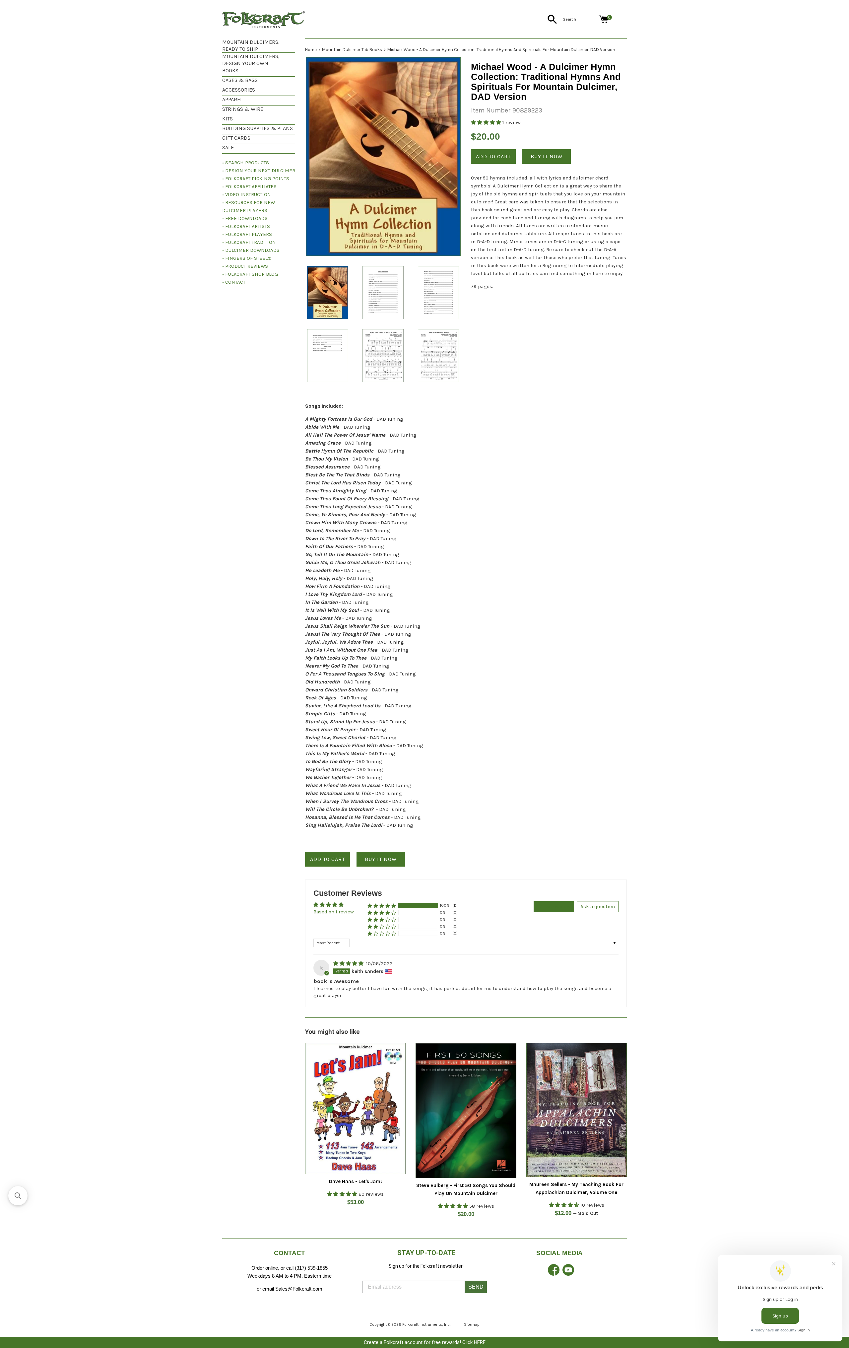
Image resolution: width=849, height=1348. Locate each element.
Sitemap (472, 1324)
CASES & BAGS (240, 80)
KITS (227, 118)
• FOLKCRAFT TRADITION (249, 242)
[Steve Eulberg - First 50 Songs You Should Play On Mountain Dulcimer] (466, 1110)
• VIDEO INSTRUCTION (246, 194)
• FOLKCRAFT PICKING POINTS (255, 178)
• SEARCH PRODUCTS (245, 163)
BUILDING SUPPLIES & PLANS (257, 128)
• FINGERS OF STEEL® (247, 258)
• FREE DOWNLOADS (245, 218)
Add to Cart (327, 859)
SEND (476, 1287)
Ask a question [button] (597, 906)
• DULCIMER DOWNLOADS (251, 250)
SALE (228, 147)
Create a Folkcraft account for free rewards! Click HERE (425, 1342)
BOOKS (230, 70)
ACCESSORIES (238, 90)
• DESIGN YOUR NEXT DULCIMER (258, 171)
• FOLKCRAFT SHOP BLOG (250, 274)
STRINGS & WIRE (242, 109)
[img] (349, 963)
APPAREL (232, 99)
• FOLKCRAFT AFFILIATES (249, 186)
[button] (486, 122)
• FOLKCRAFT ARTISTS (246, 226)
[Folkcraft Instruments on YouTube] (568, 1274)
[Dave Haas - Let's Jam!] (355, 1108)
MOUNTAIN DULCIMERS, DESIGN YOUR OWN (251, 59)
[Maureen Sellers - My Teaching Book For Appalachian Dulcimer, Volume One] (576, 1110)
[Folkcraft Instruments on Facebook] (553, 1274)
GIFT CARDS (236, 138)
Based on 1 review (333, 912)
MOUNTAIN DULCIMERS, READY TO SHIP (251, 45)
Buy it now (546, 156)
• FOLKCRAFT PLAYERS (247, 234)
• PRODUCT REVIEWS (245, 266)
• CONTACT (233, 282)
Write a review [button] (553, 906)
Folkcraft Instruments (422, 1324)
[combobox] (579, 19)
